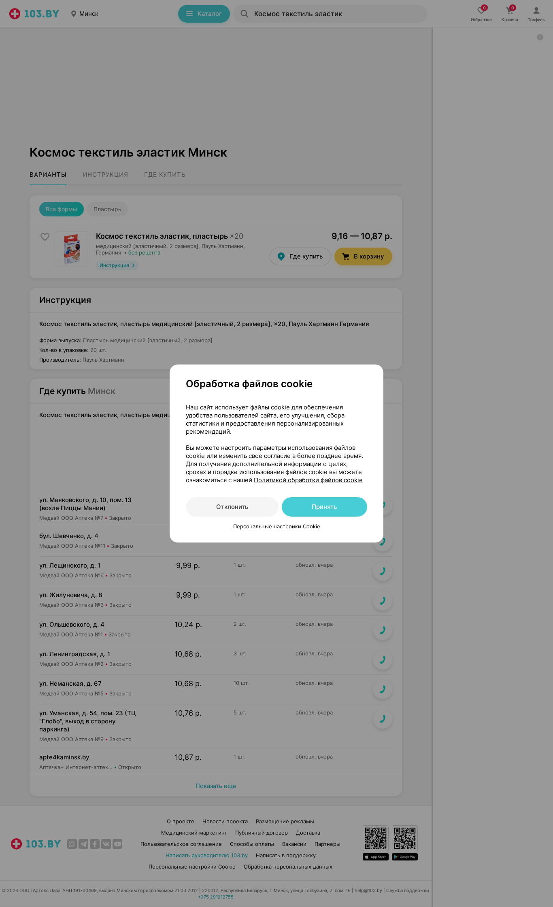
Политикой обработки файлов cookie (308, 480)
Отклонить (232, 507)
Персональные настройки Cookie (276, 526)
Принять (324, 507)
